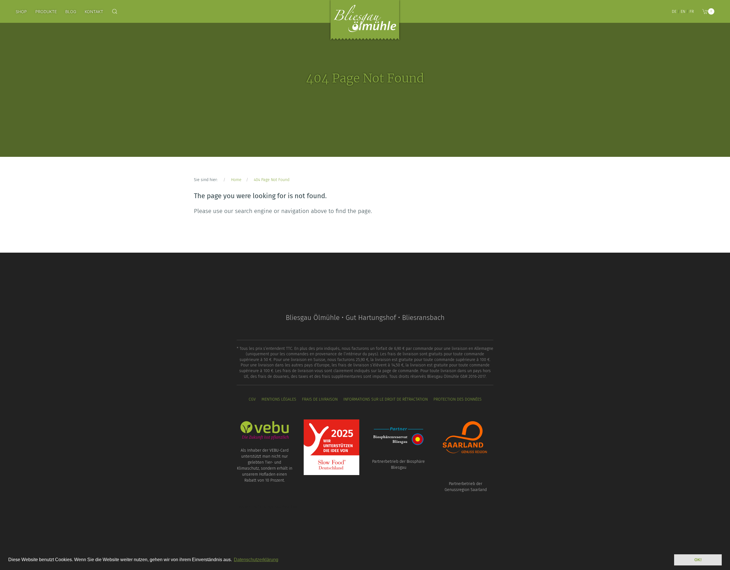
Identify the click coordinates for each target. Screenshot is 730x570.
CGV (252, 399)
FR (692, 11)
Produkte (46, 11)
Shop (21, 11)
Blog (70, 11)
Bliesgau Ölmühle (365, 21)
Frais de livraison (320, 399)
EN (683, 11)
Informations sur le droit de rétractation (385, 399)
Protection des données (457, 399)
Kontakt (94, 11)
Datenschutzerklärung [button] (256, 559)
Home (236, 179)
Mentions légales (278, 399)
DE (674, 11)
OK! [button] (698, 559)
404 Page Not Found (271, 179)
